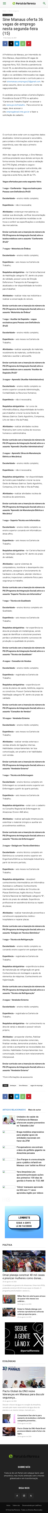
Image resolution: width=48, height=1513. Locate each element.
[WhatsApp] (22, 43)
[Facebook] (5, 43)
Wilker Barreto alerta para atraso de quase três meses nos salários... (31, 1298)
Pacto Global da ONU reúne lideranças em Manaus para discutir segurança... (23, 1394)
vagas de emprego (36, 1085)
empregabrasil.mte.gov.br (18, 112)
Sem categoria (14, 11)
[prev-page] (4, 1199)
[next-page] (8, 1199)
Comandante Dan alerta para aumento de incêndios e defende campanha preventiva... (31, 1418)
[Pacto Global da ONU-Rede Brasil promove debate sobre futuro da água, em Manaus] (9, 1431)
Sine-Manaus (23, 1085)
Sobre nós (16, 1505)
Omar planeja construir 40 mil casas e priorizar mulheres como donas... (24, 1276)
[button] (4, 3)
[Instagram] (24, 1495)
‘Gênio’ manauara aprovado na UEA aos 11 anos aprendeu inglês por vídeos (30, 1190)
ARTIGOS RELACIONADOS (14, 1110)
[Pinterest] (28, 43)
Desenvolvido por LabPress (32, 1505)
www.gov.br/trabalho (15, 105)
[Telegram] (16, 43)
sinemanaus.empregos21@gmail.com (23, 81)
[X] (11, 43)
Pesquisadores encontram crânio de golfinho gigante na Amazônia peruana (31, 1150)
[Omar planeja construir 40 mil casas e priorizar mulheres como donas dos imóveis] (24, 1261)
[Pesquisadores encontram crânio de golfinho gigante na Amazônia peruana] (9, 1150)
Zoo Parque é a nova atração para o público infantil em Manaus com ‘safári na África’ (31, 1162)
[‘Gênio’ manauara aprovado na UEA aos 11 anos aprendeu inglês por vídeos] (9, 1190)
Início (4, 11)
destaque (13, 1085)
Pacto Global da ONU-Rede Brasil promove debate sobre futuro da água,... (31, 1431)
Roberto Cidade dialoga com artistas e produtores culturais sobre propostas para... (30, 1311)
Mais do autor (34, 1110)
